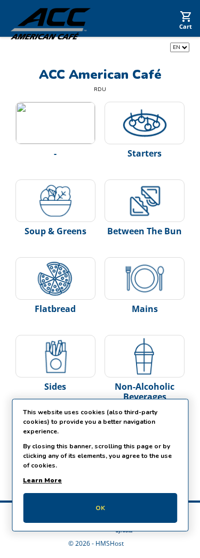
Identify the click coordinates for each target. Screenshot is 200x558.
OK (100, 508)
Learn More (42, 480)
